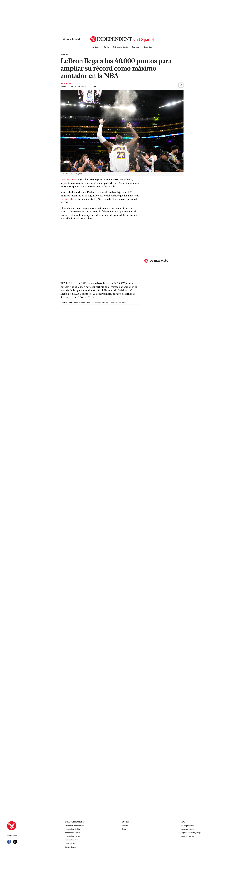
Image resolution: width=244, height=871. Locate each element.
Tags (124, 829)
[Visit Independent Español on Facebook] (9, 842)
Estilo (106, 47)
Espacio (135, 47)
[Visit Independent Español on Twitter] (15, 842)
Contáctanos (12, 836)
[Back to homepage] (36, 825)
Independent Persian (72, 836)
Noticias (96, 47)
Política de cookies (186, 836)
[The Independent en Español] (122, 39)
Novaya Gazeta (70, 847)
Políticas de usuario (186, 829)
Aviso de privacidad (186, 826)
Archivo (125, 826)
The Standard (70, 844)
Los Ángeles (67, 199)
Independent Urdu (71, 840)
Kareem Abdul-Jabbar (118, 303)
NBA (119, 183)
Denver (116, 199)
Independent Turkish (72, 833)
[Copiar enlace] (181, 85)
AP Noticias (65, 84)
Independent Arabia (72, 829)
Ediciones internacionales (74, 826)
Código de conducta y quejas (190, 833)
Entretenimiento (120, 47)
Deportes (147, 47)
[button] (72, 39)
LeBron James (68, 180)
